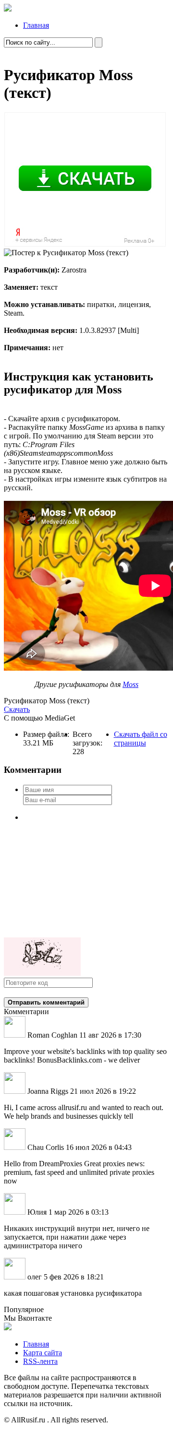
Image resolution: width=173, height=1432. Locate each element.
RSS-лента (40, 1361)
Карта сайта (42, 1353)
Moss (130, 684)
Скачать (17, 709)
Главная (36, 25)
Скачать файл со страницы (140, 738)
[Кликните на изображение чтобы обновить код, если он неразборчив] (42, 973)
